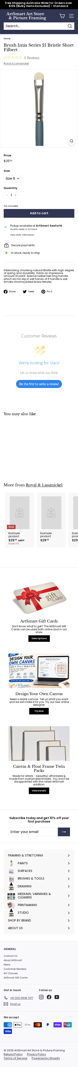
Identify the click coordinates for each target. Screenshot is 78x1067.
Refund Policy (13, 1054)
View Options (39, 638)
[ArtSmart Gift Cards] (39, 598)
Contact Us (11, 956)
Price (7, 155)
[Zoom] (72, 141)
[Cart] (62, 16)
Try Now (39, 711)
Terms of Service (15, 1058)
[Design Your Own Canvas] (39, 671)
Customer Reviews (15, 969)
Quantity (10, 188)
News (7, 964)
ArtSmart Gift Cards (16, 977)
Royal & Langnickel (16, 63)
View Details (39, 790)
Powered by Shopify (46, 1058)
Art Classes (11, 973)
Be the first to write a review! (39, 384)
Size (7, 170)
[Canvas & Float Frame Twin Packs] (39, 743)
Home (7, 38)
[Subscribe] (64, 832)
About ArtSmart (13, 960)
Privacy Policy (36, 1054)
